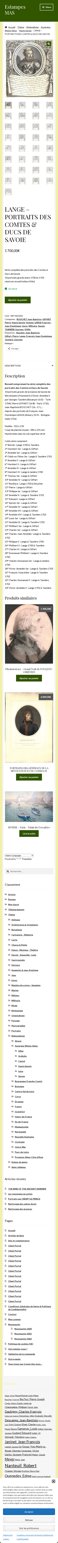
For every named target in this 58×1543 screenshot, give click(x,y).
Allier (21, 1051)
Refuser (29, 1520)
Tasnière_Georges (14, 339)
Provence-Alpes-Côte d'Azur (29, 1157)
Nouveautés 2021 (23, 1333)
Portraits (16, 1031)
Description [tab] (13, 365)
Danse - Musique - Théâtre (24, 950)
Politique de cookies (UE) (20, 1344)
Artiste (11, 894)
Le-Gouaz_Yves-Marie (30, 1446)
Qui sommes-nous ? (17, 1349)
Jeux (13, 975)
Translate (27, 859)
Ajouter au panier (17, 299)
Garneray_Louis (27, 1428)
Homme (30, 322)
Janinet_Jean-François (22, 1441)
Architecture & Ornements (24, 924)
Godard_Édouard (21, 1433)
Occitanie (20, 1142)
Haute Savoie (25, 30)
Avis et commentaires (19, 1240)
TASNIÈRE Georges (14, 329)
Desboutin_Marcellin (43, 1416)
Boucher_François (12, 1399)
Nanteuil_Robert (21, 1465)
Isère (20, 1071)
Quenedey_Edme (18, 1476)
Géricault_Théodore (14, 1437)
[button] (53, 1481)
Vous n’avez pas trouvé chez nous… (25, 1364)
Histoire (15, 965)
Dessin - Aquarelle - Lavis (23, 955)
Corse (18, 1096)
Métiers (15, 995)
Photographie (18, 1025)
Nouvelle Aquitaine (24, 1137)
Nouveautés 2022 (23, 1338)
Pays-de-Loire (22, 1152)
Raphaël (47, 1476)
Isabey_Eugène (30, 1437)
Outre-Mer (20, 1147)
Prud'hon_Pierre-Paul (30, 1471)
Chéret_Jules (32, 1407)
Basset (18, 1396)
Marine (14, 990)
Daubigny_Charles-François (23, 1411)
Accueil (11, 27)
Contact (12, 1314)
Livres (25, 326)
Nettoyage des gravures (20, 1209)
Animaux (15, 919)
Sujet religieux (18, 1167)
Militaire (33, 326)
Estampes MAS (15, 9)
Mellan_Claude (38, 1455)
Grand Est (20, 1111)
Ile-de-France (21, 1121)
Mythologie (17, 1010)
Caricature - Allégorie (22, 934)
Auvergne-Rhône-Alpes (26, 1046)
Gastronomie (18, 960)
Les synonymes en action (20, 1194)
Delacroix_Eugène (12, 1416)
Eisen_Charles (29, 1424)
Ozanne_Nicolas (13, 1471)
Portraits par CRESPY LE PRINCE (24, 1199)
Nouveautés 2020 (23, 1328)
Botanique (16, 929)
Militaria (15, 1000)
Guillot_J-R (36, 1433)
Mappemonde (21, 1127)
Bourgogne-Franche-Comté (28, 1081)
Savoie (41, 326)
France (18, 1106)
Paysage (15, 1020)
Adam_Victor (10, 1396)
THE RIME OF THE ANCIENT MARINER (27, 1189)
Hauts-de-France (23, 1116)
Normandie (20, 1131)
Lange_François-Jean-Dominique (35, 336)
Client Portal (14, 1245)
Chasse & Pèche (19, 945)
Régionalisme (32, 27)
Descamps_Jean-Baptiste (21, 1420)
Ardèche (22, 1056)
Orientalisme (18, 1015)
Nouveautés (14, 1324)
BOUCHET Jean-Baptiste (29, 319)
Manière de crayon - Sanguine (25, 985)
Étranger (19, 1101)
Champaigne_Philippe (16, 1407)
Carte (14, 940)
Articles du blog (16, 1235)
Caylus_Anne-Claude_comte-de (18, 1403)
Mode (14, 1005)
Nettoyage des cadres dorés (22, 1204)
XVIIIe (27, 329)
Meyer (9, 1459)
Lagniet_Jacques (11, 1447)
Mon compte (14, 1319)
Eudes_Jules (41, 1425)
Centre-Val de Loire (24, 1091)
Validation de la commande (21, 1354)
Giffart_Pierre (12, 336)
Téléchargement (16, 909)
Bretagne (19, 1086)
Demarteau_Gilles (26, 1416)
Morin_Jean (20, 1459)
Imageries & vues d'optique (24, 970)
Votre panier (14, 1359)
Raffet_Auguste (38, 1476)
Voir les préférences (29, 1528)
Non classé (13, 904)
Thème (20, 27)
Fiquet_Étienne (11, 1429)
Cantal (21, 1061)
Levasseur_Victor (30, 1450)
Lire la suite (29, 833)
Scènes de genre (19, 1162)
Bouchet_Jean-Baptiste (28, 332)
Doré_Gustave (15, 1424)
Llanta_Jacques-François (18, 1454)
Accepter (29, 1511)
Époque (12, 899)
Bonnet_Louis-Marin (30, 1395)
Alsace (18, 1041)
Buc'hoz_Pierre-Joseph (32, 1399)
